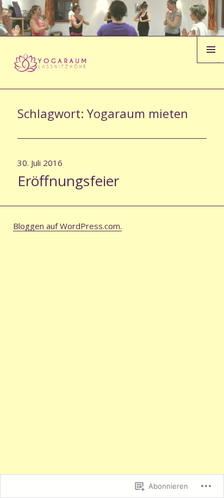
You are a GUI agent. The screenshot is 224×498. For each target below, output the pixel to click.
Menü (211, 62)
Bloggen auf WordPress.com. (67, 225)
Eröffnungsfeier (68, 180)
